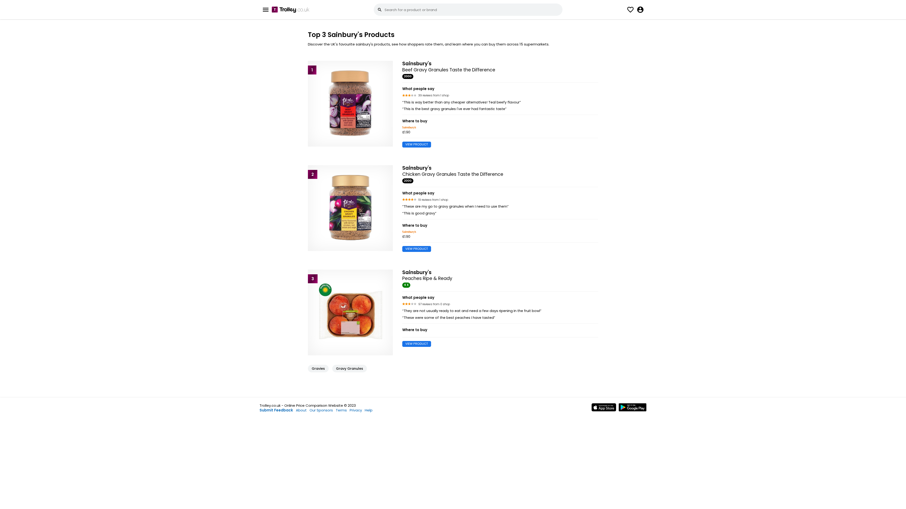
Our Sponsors (321, 410)
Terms (341, 410)
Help (369, 410)
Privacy (356, 410)
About (301, 410)
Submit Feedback (276, 410)
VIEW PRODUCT (416, 144)
